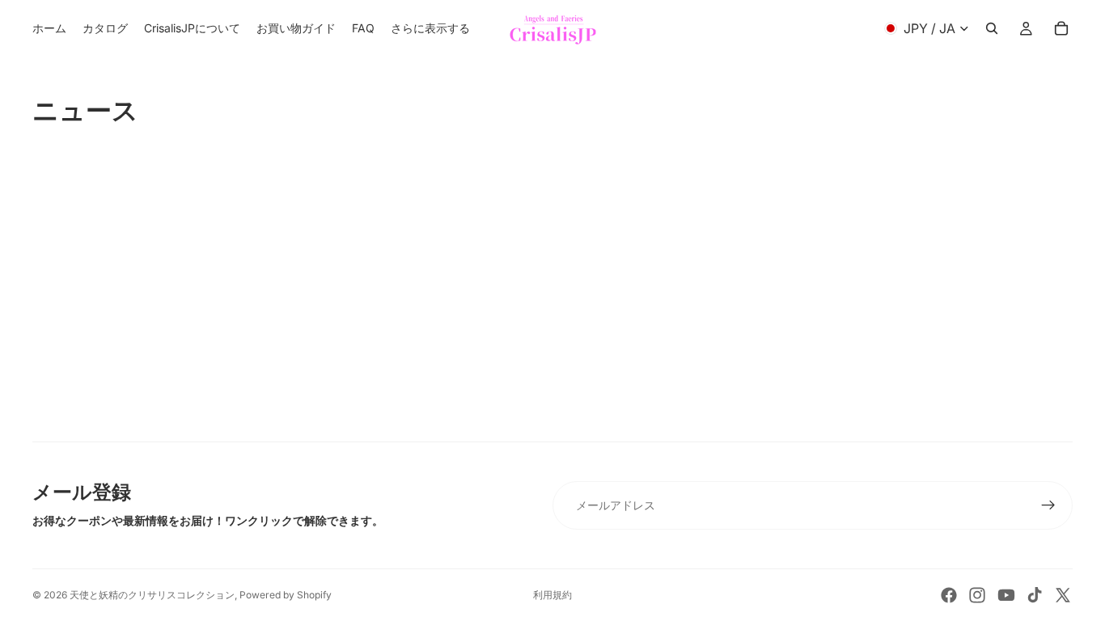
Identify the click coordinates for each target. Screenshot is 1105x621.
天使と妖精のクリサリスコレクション (152, 595)
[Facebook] (949, 595)
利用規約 (552, 595)
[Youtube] (1006, 595)
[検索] (992, 28)
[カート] (1061, 28)
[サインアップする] (1048, 505)
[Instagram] (977, 595)
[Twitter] (1063, 595)
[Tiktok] (1034, 595)
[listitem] (430, 28)
